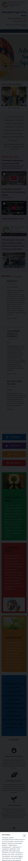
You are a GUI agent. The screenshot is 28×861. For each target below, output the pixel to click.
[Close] (24, 835)
